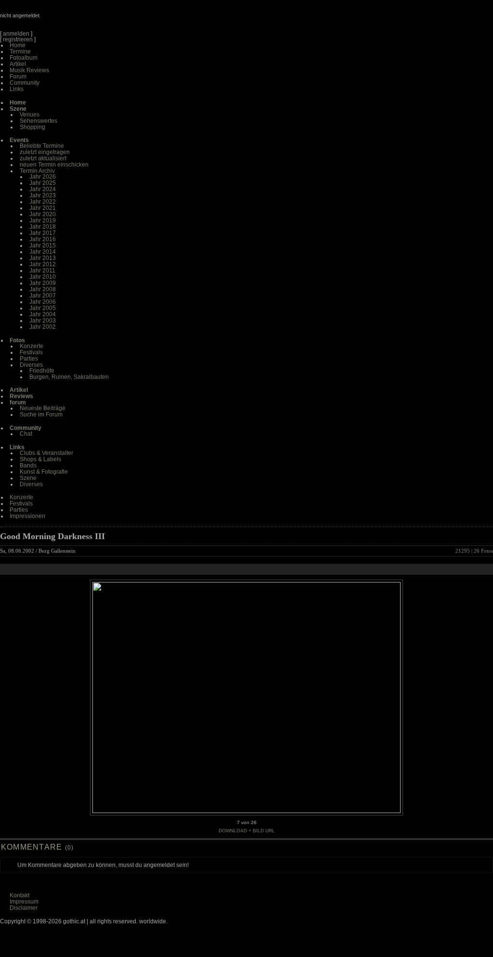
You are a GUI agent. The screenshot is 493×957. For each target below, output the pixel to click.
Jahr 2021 (42, 208)
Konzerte (31, 346)
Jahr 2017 (42, 233)
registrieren (18, 39)
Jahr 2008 (42, 289)
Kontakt (19, 895)
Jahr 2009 (42, 283)
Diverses (31, 365)
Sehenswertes (38, 120)
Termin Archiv (37, 171)
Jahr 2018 (42, 226)
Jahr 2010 (42, 276)
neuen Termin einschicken (54, 164)
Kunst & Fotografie (44, 471)
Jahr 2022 (42, 201)
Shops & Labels (40, 459)
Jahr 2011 (42, 270)
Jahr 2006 (42, 301)
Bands (28, 465)
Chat (26, 433)
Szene (28, 478)
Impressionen (27, 516)
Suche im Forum (41, 414)
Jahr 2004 (42, 314)
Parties (29, 358)
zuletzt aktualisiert (43, 158)
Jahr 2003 (42, 320)
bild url (264, 830)
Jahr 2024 (42, 189)
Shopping (32, 127)
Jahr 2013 (42, 258)
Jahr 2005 (42, 308)
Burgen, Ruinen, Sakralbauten (69, 377)
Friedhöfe (41, 370)
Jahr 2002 (42, 326)
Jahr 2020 (42, 214)
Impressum (24, 901)
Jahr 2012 (42, 264)
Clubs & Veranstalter (46, 453)
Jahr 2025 (42, 183)
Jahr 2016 (42, 239)
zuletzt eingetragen (45, 152)
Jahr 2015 (42, 245)
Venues (29, 114)
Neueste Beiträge (42, 408)
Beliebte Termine (42, 145)
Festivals (31, 352)
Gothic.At (55, 19)
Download (233, 830)
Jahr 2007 (42, 295)
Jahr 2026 (42, 176)
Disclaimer (24, 908)
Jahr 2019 (42, 220)
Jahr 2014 (42, 251)
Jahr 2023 (42, 195)
